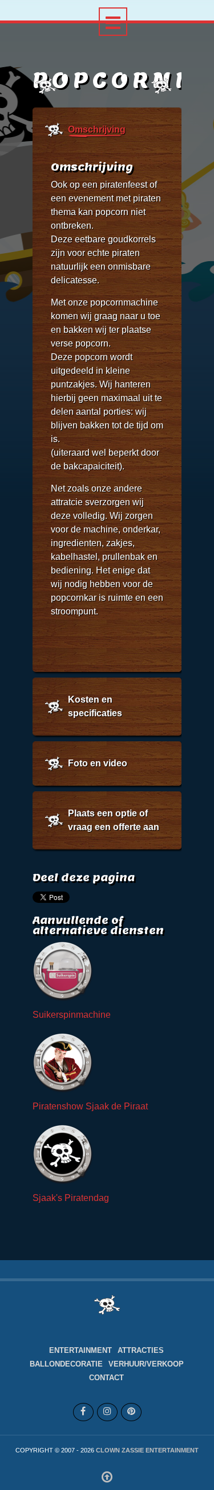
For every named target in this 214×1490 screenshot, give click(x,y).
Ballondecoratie (66, 1364)
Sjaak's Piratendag (71, 1198)
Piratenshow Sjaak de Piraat (90, 1106)
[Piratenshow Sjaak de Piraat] (64, 1063)
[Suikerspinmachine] (64, 972)
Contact (106, 1377)
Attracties (141, 1350)
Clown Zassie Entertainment (147, 1450)
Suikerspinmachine (72, 1015)
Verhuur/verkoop (146, 1364)
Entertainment (80, 1350)
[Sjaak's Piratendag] (64, 1155)
